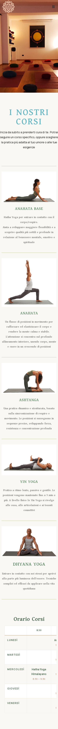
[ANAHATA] (8, 7)
